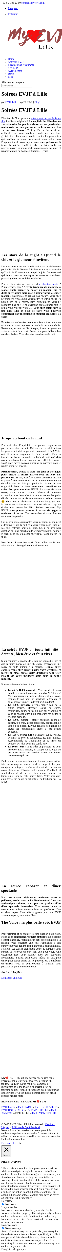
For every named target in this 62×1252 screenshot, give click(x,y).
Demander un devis (11, 977)
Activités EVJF (16, 61)
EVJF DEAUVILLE (46, 1107)
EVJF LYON (8, 1107)
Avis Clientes (15, 70)
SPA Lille (13, 67)
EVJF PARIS (25, 1107)
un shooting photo (48, 284)
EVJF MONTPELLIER (45, 1113)
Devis (11, 73)
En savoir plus (8, 1143)
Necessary (10, 1204)
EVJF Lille (11, 102)
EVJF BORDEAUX (12, 1110)
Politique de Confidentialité (26, 1127)
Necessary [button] (6, 1200)
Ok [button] (19, 1143)
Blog (10, 76)
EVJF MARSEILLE (37, 1110)
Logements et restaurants (21, 64)
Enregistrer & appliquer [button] (13, 1249)
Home (11, 59)
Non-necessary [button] (9, 1225)
